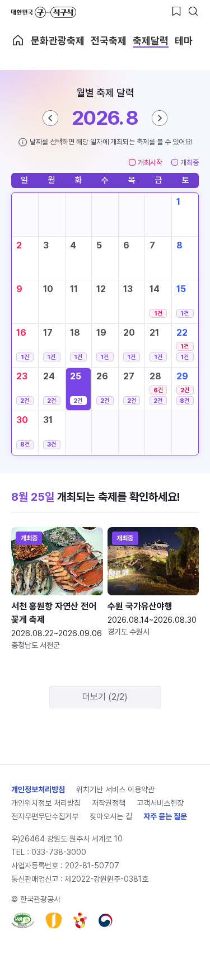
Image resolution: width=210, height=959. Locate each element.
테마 (184, 40)
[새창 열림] (22, 920)
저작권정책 (108, 802)
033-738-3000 (58, 852)
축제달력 (151, 40)
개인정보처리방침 (38, 789)
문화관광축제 (58, 40)
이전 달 (50, 118)
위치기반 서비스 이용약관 (115, 789)
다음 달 (159, 118)
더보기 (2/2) (105, 697)
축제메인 (18, 40)
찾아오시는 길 (111, 816)
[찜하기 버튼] (176, 11)
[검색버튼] (193, 11)
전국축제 (109, 40)
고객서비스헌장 (160, 802)
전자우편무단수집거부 (44, 816)
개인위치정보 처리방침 (46, 802)
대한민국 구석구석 (43, 12)
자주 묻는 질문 (165, 816)
